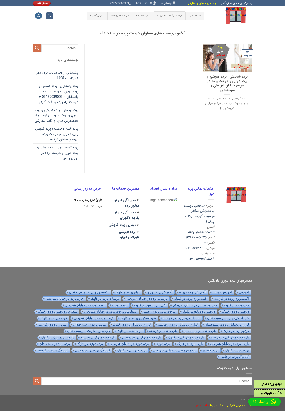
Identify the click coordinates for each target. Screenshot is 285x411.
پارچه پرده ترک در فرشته (98, 337)
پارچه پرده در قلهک (190, 344)
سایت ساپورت (200, 405)
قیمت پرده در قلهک (53, 318)
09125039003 (193, 248)
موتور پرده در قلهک (236, 331)
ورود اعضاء (246, 399)
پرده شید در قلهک (237, 350)
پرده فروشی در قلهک (131, 350)
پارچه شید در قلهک (129, 331)
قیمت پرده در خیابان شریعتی (93, 318)
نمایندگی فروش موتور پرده (126, 203)
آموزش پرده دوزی (159, 292)
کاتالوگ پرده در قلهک (234, 356)
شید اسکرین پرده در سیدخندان (228, 318)
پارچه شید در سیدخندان (200, 331)
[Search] (49, 15)
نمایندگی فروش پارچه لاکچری (126, 215)
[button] (264, 402)
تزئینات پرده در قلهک (105, 298)
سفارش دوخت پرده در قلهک (57, 311)
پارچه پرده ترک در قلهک (57, 337)
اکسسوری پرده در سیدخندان (88, 292)
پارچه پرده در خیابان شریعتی (229, 344)
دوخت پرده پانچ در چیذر (159, 311)
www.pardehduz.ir (200, 259)
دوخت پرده (119, 305)
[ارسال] (37, 48)
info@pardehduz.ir (200, 232)
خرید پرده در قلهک (236, 305)
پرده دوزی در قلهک (90, 344)
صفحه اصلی (195, 16)
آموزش (244, 292)
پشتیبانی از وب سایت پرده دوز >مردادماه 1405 (57, 75)
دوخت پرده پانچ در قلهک (198, 311)
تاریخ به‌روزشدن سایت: (87, 200)
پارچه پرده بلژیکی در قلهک (186, 337)
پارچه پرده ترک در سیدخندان (141, 337)
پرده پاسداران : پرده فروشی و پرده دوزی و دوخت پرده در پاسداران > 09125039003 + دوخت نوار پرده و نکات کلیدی (58, 94)
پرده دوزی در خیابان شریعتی (129, 344)
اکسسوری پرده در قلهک (190, 298)
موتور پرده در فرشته (52, 324)
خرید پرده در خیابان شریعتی (64, 298)
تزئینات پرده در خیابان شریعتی (146, 298)
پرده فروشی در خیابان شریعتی (174, 350)
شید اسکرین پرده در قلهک (138, 318)
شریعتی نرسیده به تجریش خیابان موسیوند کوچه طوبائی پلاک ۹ (199, 213)
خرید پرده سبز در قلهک (150, 305)
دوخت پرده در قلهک (235, 311)
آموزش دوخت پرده (192, 292)
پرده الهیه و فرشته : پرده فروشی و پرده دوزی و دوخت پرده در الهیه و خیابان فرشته (56, 134)
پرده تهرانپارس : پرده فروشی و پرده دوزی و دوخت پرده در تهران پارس (57, 153)
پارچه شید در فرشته (163, 331)
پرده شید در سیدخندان (54, 344)
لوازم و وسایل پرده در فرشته (178, 324)
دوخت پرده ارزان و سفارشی (202, 3)
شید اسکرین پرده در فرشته (181, 318)
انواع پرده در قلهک (127, 292)
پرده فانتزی (210, 350)
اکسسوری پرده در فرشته (231, 298)
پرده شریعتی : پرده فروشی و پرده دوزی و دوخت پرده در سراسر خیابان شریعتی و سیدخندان (227, 84)
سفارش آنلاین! (97, 16)
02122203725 (196, 237)
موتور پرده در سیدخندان (89, 324)
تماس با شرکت (143, 16)
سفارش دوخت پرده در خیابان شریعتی (110, 311)
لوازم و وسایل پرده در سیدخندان (227, 324)
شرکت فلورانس (271, 393)
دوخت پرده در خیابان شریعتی (85, 305)
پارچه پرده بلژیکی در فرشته (230, 337)
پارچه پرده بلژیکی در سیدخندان (88, 331)
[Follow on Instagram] (38, 15)
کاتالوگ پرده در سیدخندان (92, 350)
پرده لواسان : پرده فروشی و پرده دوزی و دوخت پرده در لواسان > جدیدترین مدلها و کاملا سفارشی (56, 115)
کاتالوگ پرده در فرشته (52, 350)
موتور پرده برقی (271, 384)
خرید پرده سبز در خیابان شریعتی (195, 305)
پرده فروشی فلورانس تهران (129, 234)
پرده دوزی (163, 344)
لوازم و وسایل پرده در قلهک (132, 324)
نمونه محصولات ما (120, 16)
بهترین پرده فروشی (122, 225)
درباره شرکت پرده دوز (171, 16)
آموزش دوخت (222, 292)
